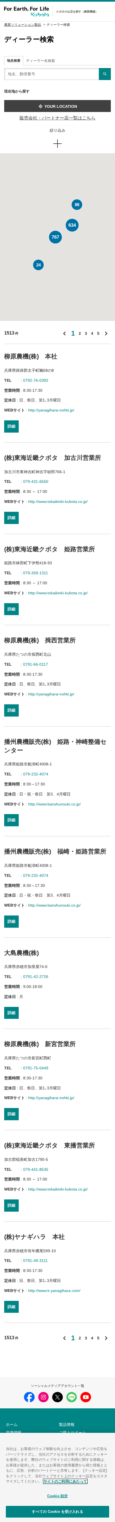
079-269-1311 (35, 573)
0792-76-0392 (35, 380)
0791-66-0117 (35, 664)
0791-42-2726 (35, 976)
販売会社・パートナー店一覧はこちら (57, 118)
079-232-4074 (35, 774)
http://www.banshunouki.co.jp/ (54, 804)
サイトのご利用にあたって (65, 1481)
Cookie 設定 (57, 1496)
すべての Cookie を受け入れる (57, 1511)
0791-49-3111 (35, 1260)
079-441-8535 (35, 1169)
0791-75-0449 (35, 1068)
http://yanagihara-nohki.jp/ (51, 410)
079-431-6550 (35, 481)
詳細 (11, 426)
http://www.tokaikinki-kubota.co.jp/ (58, 501)
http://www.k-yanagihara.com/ (54, 1290)
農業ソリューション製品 (22, 25)
